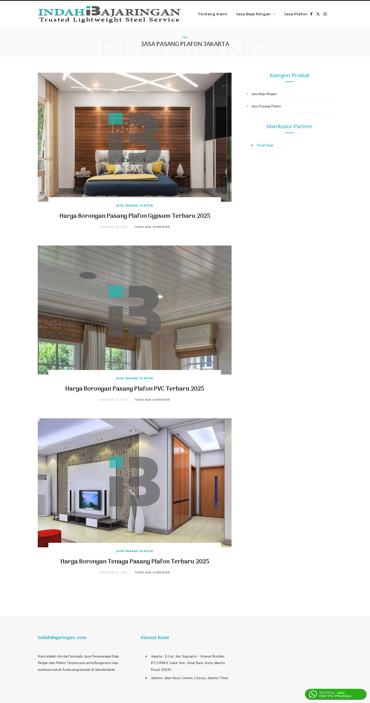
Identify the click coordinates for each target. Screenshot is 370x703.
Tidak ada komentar (152, 227)
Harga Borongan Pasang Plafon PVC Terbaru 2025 (134, 389)
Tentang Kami (212, 14)
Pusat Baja (265, 145)
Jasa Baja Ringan (253, 14)
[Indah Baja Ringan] (110, 14)
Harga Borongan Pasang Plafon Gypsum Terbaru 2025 (134, 216)
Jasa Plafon (296, 14)
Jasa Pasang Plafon (134, 205)
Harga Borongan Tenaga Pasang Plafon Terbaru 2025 (134, 562)
